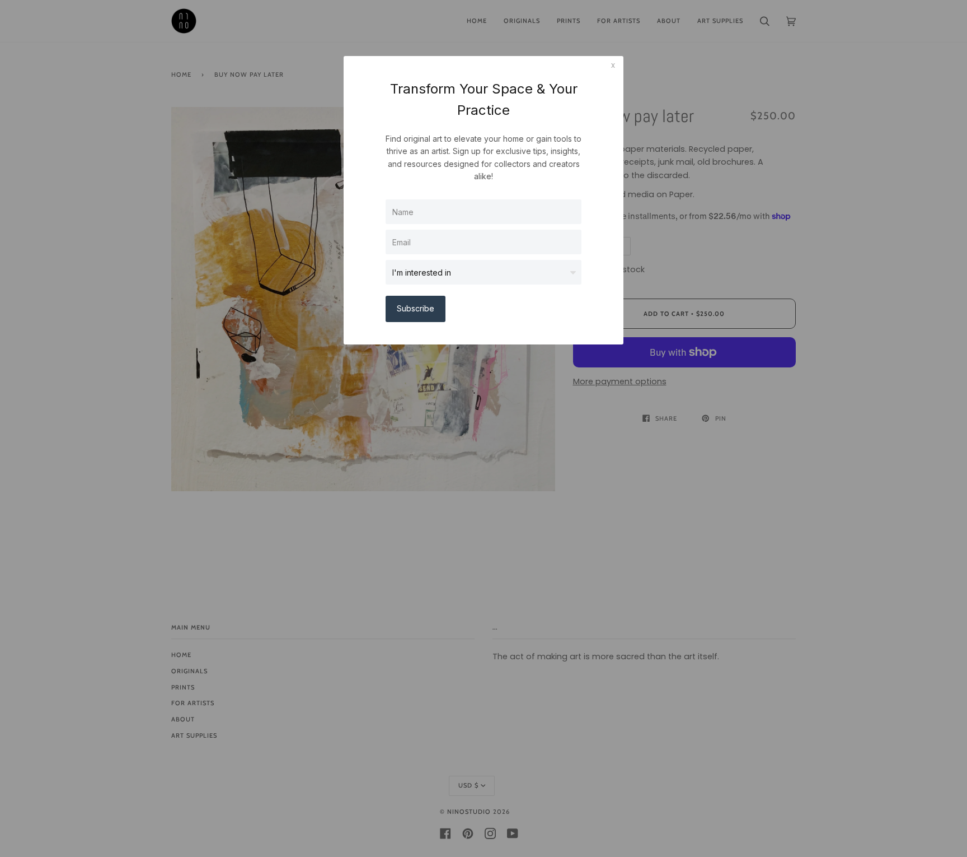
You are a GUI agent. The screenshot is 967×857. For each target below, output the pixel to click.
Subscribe (415, 308)
